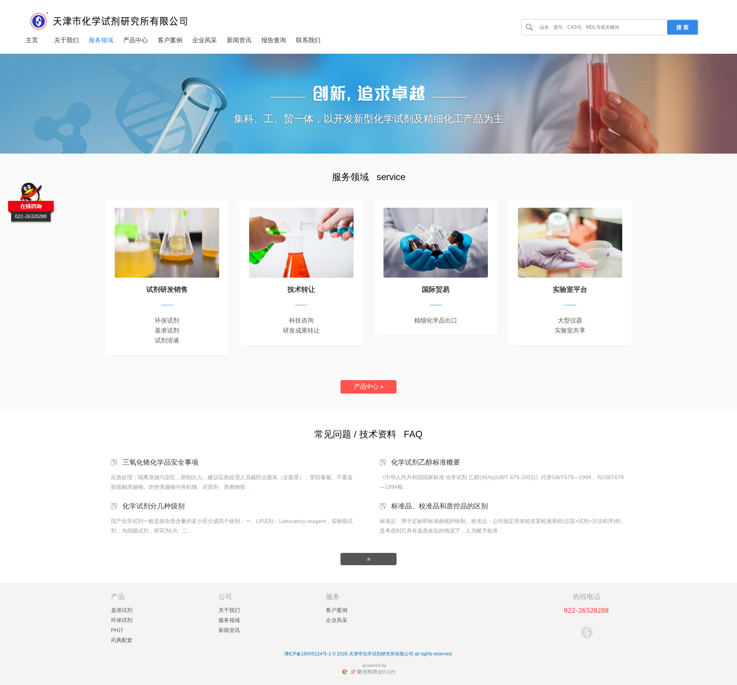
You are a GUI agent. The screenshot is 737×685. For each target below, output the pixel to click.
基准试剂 (121, 610)
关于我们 (229, 610)
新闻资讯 (229, 630)
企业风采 (336, 620)
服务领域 (229, 620)
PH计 (117, 630)
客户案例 (336, 610)
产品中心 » (368, 386)
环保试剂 (121, 620)
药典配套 (121, 640)
